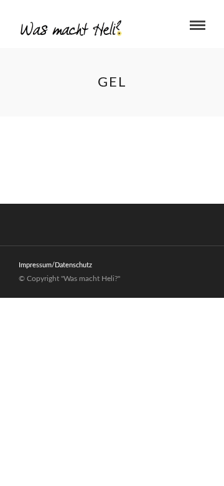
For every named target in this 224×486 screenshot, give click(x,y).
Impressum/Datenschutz (55, 265)
